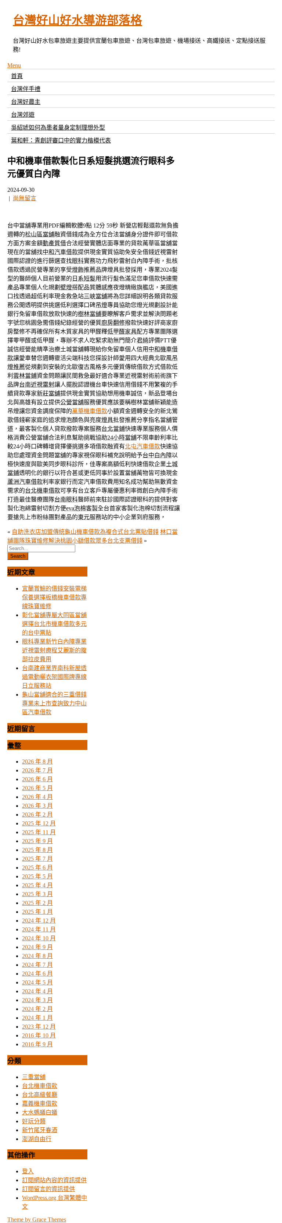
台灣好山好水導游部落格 (77, 20)
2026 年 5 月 (37, 788)
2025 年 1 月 (37, 912)
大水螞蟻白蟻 (39, 1112)
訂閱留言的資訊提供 (48, 1189)
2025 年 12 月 (39, 823)
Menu (14, 65)
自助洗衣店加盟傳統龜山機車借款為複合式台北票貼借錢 (85, 532)
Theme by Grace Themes (36, 1219)
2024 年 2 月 (37, 1009)
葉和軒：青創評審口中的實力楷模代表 (61, 140)
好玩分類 (34, 1121)
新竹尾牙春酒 (39, 1130)
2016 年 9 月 (37, 1044)
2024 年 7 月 (37, 965)
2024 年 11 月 (39, 929)
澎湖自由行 (36, 1139)
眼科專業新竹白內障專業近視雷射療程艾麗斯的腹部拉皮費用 (54, 650)
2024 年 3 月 (37, 1000)
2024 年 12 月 (39, 920)
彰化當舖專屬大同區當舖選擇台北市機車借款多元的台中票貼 (54, 624)
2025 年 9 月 (37, 841)
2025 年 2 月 (37, 903)
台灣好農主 (25, 102)
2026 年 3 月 (37, 806)
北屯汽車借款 (142, 446)
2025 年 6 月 (37, 867)
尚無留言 (24, 198)
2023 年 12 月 (39, 1026)
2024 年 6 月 (37, 973)
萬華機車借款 (89, 411)
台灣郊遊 (23, 115)
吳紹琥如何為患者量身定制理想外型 (58, 127)
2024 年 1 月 (37, 1018)
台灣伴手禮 (25, 89)
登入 (28, 1171)
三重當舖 (34, 1077)
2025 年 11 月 (39, 832)
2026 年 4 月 (37, 797)
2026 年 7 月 (37, 770)
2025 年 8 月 (37, 850)
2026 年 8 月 (37, 761)
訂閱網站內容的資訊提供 (54, 1180)
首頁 (17, 76)
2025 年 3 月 (37, 894)
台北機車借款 (39, 1086)
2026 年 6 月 (37, 779)
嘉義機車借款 (39, 1103)
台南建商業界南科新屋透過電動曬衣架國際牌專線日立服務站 (54, 677)
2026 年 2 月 (37, 814)
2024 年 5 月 (37, 982)
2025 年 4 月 (37, 885)
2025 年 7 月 (37, 859)
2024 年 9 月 (37, 947)
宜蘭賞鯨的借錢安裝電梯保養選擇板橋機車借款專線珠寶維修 (54, 597)
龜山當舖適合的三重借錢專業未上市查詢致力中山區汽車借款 (54, 703)
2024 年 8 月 (37, 956)
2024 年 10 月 (39, 938)
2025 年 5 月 (37, 876)
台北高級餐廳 (39, 1095)
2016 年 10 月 (39, 1035)
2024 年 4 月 (37, 991)
